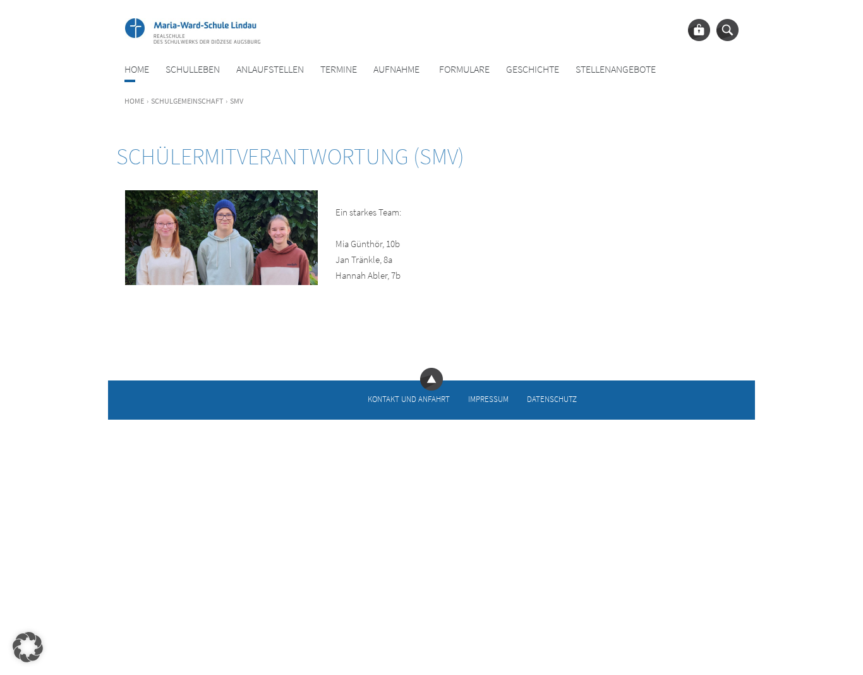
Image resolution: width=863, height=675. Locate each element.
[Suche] (727, 30)
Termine (338, 69)
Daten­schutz (552, 398)
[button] (28, 647)
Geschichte (532, 69)
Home (136, 69)
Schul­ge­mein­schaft (187, 101)
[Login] (699, 30)
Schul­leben (193, 69)
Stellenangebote (616, 69)
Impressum (488, 398)
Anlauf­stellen (270, 69)
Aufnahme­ (396, 69)
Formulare (464, 69)
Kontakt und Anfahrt (409, 398)
